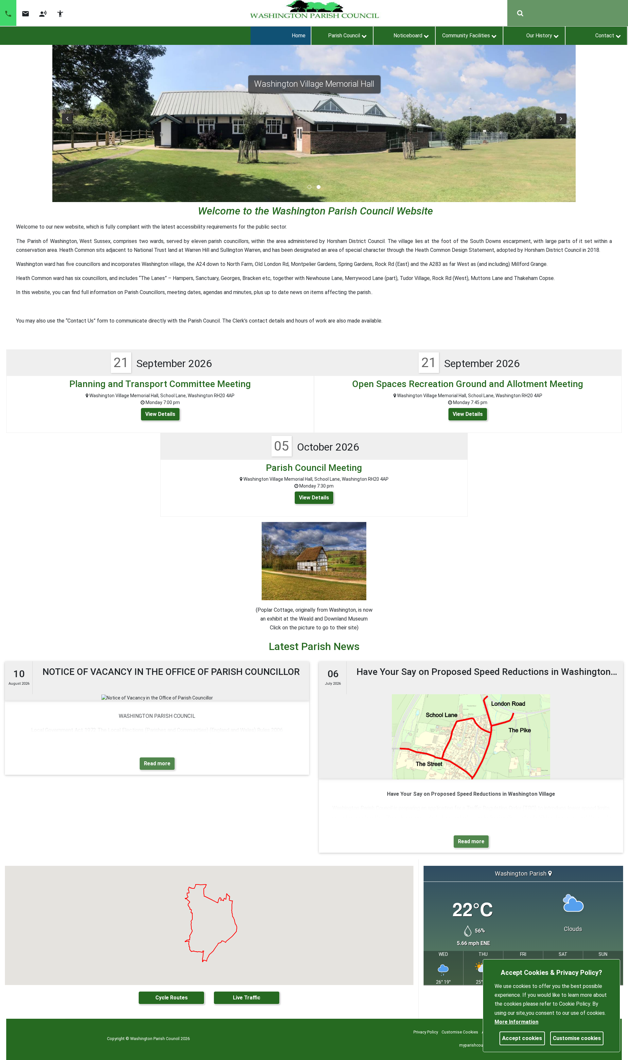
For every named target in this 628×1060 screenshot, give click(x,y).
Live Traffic (246, 998)
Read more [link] (157, 763)
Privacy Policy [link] (425, 1032)
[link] (25, 16)
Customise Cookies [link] (460, 1032)
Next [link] (561, 118)
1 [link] (309, 187)
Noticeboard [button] (407, 35)
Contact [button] (604, 35)
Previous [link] (67, 118)
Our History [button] (539, 35)
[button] (8, 13)
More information (516, 1022)
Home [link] (298, 35)
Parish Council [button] (344, 35)
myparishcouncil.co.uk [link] (479, 1045)
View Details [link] (160, 414)
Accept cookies (522, 1038)
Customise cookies (577, 1038)
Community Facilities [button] (466, 35)
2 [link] (319, 187)
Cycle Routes (171, 998)
